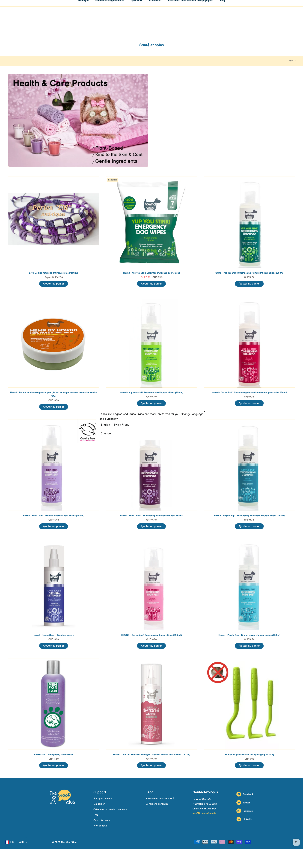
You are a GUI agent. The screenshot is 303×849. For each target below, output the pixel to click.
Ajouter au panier (53, 283)
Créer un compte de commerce (110, 809)
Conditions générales (157, 803)
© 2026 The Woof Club (64, 842)
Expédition (99, 803)
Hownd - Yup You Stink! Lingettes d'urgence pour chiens (151, 273)
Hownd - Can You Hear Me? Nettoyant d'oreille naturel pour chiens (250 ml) (151, 754)
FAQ (95, 814)
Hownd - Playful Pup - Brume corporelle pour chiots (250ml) (249, 635)
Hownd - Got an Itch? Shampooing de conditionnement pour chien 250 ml (249, 392)
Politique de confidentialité (160, 798)
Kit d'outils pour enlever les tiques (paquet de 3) (249, 754)
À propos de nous (102, 798)
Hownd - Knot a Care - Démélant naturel (53, 635)
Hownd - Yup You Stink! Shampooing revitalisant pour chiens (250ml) (249, 273)
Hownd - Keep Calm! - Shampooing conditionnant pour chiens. (151, 515)
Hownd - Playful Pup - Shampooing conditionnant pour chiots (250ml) (249, 515)
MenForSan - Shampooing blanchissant (54, 754)
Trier (290, 60)
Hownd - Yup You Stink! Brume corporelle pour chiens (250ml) (151, 392)
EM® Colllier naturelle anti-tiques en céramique (53, 273)
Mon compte (100, 825)
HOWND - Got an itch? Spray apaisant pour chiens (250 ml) (151, 635)
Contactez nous (101, 820)
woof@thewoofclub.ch (204, 813)
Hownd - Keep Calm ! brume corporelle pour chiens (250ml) (53, 515)
